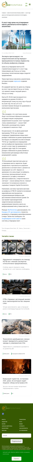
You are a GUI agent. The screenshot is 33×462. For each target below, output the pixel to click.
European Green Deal (10, 228)
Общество (4, 421)
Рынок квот (27, 228)
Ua (26, 3)
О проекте (21, 426)
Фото (20, 421)
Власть (4, 419)
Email (5, 435)
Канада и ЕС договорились (11, 212)
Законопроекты (23, 428)
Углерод (4, 230)
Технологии (22, 419)
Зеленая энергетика (7, 426)
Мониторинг (5, 428)
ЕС (17, 228)
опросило (17, 81)
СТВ (10, 274)
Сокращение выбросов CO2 (18, 353)
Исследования (23, 430)
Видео (21, 423)
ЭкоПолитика (12, 210)
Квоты (21, 228)
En (26, 5)
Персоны (4, 430)
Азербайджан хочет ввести (11, 219)
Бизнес (4, 423)
